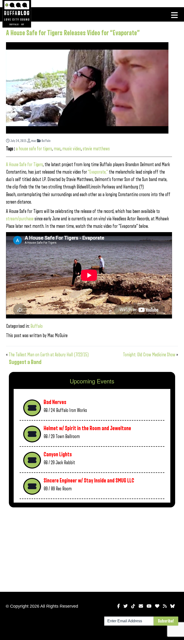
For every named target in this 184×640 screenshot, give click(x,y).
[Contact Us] (141, 606)
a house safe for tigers (34, 148)
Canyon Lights (58, 455)
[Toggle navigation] (174, 15)
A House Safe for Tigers (24, 164)
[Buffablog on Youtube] (149, 606)
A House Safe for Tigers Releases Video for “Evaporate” (73, 33)
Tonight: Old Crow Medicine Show (149, 354)
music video (71, 148)
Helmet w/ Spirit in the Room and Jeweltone (87, 428)
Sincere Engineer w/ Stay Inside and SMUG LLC (89, 481)
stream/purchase (20, 218)
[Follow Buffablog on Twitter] (125, 606)
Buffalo (46, 141)
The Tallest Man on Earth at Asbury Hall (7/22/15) (49, 354)
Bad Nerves (55, 402)
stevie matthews (96, 148)
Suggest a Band (25, 362)
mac (33, 141)
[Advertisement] (92, 548)
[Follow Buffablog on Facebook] (118, 606)
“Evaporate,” (98, 172)
